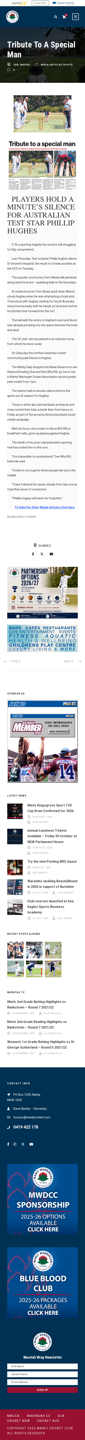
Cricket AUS (48, 1420)
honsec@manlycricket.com (31, 1117)
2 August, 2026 (41, 867)
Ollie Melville (53, 1013)
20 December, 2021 (23, 1013)
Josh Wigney (40, 822)
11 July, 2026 (40, 918)
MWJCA (13, 1415)
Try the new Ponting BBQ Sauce (52, 861)
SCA (61, 1415)
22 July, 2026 (40, 892)
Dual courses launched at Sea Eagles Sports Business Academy (50, 906)
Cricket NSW (18, 1420)
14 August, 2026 (42, 848)
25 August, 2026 (42, 817)
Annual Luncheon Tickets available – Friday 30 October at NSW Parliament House (52, 836)
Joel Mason (21, 64)
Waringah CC (39, 1415)
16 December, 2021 (23, 1053)
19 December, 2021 (23, 1033)
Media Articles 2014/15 (57, 64)
